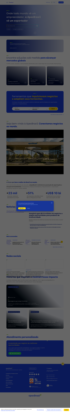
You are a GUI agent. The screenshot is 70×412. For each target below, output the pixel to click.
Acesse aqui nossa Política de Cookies (8, 410)
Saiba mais (21, 208)
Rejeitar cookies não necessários (54, 409)
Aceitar (66, 409)
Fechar (28, 208)
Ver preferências (40, 409)
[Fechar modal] (52, 203)
